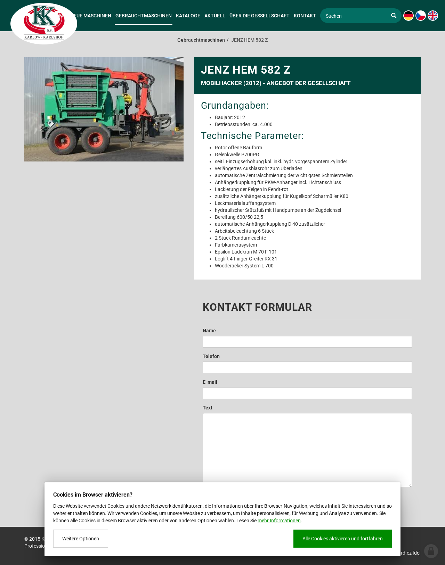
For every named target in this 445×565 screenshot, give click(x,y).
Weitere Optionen (80, 538)
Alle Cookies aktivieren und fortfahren (342, 538)
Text (207, 407)
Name (209, 330)
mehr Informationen (279, 520)
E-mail (210, 382)
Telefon (211, 356)
